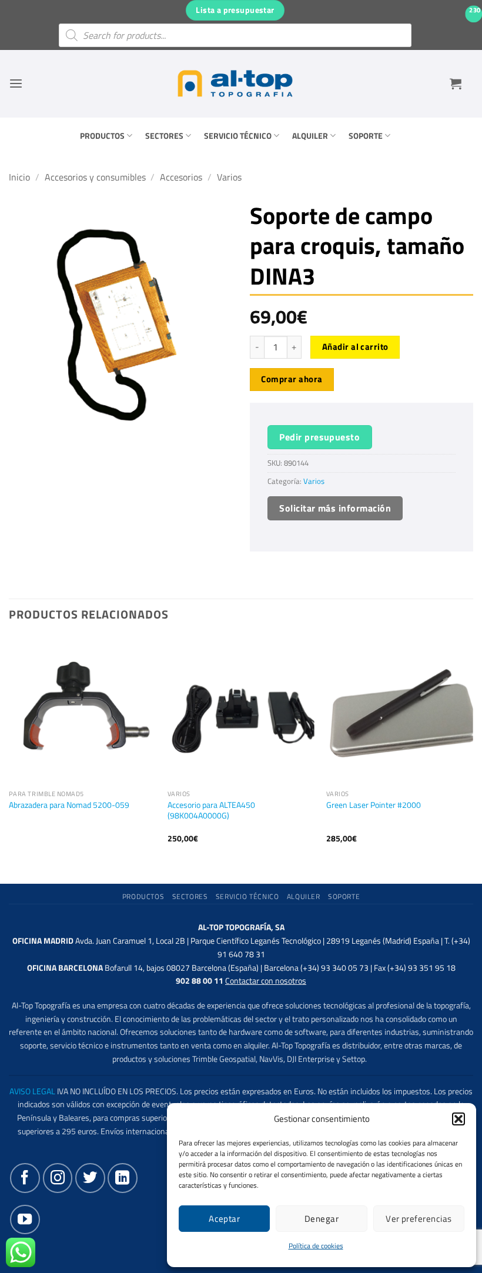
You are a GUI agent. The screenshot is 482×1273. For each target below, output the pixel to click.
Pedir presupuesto (319, 437)
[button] (458, 1119)
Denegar (321, 1218)
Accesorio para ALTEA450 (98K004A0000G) (211, 810)
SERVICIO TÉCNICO (238, 135)
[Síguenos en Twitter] (90, 1177)
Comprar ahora (291, 379)
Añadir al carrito (355, 346)
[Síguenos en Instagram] (57, 1177)
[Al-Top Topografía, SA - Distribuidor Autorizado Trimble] (235, 83)
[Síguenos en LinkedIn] (122, 1177)
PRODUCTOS (102, 135)
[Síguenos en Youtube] (24, 1219)
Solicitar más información (335, 508)
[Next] (472, 750)
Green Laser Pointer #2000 (373, 805)
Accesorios (181, 177)
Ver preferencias (418, 1218)
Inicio (19, 177)
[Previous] (9, 750)
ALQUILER (310, 135)
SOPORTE (366, 135)
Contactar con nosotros (265, 980)
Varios (229, 177)
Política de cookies (316, 1245)
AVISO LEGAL (32, 1091)
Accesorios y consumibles (95, 177)
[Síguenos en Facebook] (24, 1177)
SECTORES (164, 135)
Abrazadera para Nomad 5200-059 (69, 805)
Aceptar (224, 1218)
